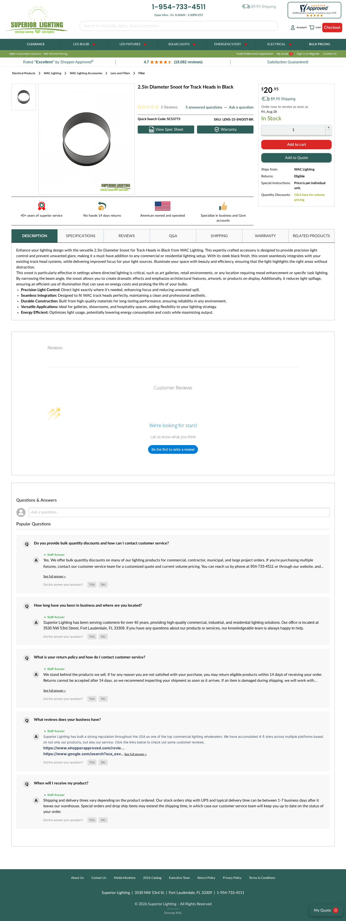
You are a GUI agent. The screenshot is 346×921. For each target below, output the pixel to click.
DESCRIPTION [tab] (34, 236)
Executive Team (179, 878)
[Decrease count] (328, 132)
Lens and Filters (120, 73)
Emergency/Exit (227, 44)
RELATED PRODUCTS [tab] (311, 236)
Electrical (276, 44)
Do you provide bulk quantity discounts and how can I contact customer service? (101, 543)
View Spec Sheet (169, 129)
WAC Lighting (52, 73)
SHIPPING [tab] (219, 236)
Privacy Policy (232, 878)
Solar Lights (178, 44)
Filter (141, 73)
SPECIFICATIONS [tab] (80, 236)
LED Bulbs (81, 44)
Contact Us (330, 54)
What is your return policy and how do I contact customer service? (89, 657)
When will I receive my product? (61, 783)
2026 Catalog (152, 878)
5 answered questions (203, 107)
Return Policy (206, 878)
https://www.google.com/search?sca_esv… (83, 753)
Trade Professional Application (254, 54)
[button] (173, 62)
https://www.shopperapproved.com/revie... (84, 748)
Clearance (35, 44)
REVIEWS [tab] (127, 236)
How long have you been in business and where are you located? (88, 605)
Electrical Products (23, 73)
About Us (77, 878)
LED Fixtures (130, 44)
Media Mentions (125, 878)
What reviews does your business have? (67, 720)
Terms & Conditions (262, 878)
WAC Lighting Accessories (86, 73)
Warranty (229, 129)
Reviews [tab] (55, 347)
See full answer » (54, 576)
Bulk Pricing (319, 44)
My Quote (284, 54)
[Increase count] (328, 127)
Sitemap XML (173, 913)
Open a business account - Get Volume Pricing (38, 54)
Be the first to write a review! (173, 449)
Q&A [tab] (173, 236)
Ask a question (241, 107)
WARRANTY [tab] (265, 236)
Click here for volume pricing (309, 197)
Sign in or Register (308, 54)
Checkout (332, 27)
